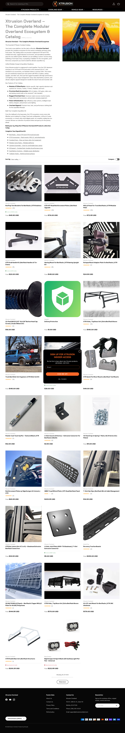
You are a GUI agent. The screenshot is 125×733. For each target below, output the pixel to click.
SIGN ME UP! (62, 374)
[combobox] (24, 4)
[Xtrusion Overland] (63, 3)
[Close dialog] (80, 351)
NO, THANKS (63, 379)
